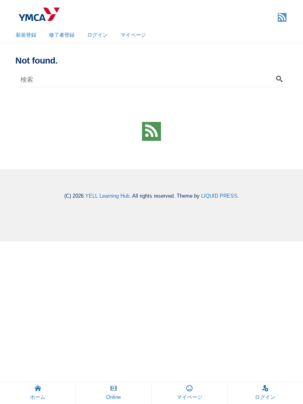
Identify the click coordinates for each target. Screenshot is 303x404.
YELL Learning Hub (107, 196)
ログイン (97, 35)
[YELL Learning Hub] (38, 13)
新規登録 (26, 35)
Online (113, 397)
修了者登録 (62, 35)
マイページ (133, 35)
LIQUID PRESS (219, 196)
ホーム (37, 397)
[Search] (279, 80)
